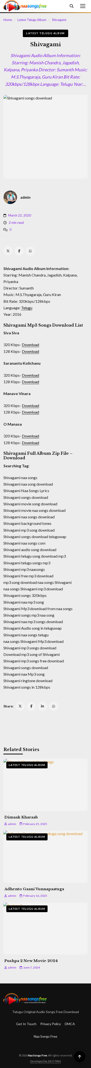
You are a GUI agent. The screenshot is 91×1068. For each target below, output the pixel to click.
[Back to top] (79, 1056)
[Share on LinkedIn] (42, 706)
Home (7, 20)
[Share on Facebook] (31, 706)
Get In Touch (26, 1024)
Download (30, 344)
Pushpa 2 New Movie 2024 (31, 960)
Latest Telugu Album (31, 20)
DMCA (70, 1024)
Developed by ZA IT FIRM (45, 1061)
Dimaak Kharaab (21, 817)
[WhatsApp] (30, 251)
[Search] (71, 6)
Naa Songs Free (45, 1036)
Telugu (26, 307)
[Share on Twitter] (20, 706)
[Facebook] (19, 251)
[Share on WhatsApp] (53, 706)
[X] (8, 251)
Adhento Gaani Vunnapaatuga (34, 889)
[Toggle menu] (83, 6)
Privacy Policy (50, 1024)
